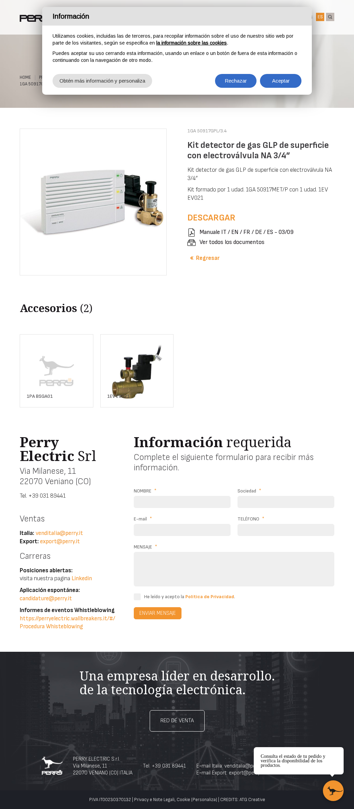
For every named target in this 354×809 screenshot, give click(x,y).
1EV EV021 (118, 396)
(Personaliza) (204, 799)
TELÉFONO (250, 519)
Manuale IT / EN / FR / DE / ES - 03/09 (246, 232)
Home (25, 77)
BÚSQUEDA (330, 17)
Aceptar (281, 81)
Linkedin (82, 578)
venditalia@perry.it (59, 533)
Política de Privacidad (209, 597)
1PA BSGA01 (40, 396)
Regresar (208, 258)
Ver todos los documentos (231, 242)
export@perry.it (60, 541)
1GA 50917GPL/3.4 (38, 84)
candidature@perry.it (46, 598)
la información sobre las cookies (191, 43)
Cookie (183, 799)
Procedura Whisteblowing (51, 626)
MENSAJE (145, 547)
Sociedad (249, 491)
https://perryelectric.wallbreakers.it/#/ (67, 618)
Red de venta (177, 720)
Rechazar (236, 81)
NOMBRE (145, 491)
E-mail (143, 519)
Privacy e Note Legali (154, 799)
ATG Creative (252, 799)
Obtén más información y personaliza (102, 81)
